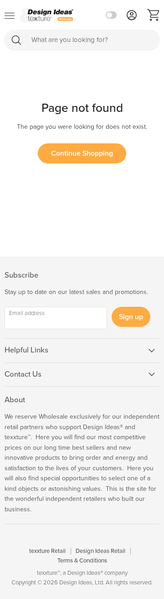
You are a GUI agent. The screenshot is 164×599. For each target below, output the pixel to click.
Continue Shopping (82, 153)
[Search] (16, 40)
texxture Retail (47, 551)
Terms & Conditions (82, 560)
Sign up (131, 316)
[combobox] (82, 40)
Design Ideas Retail (100, 551)
